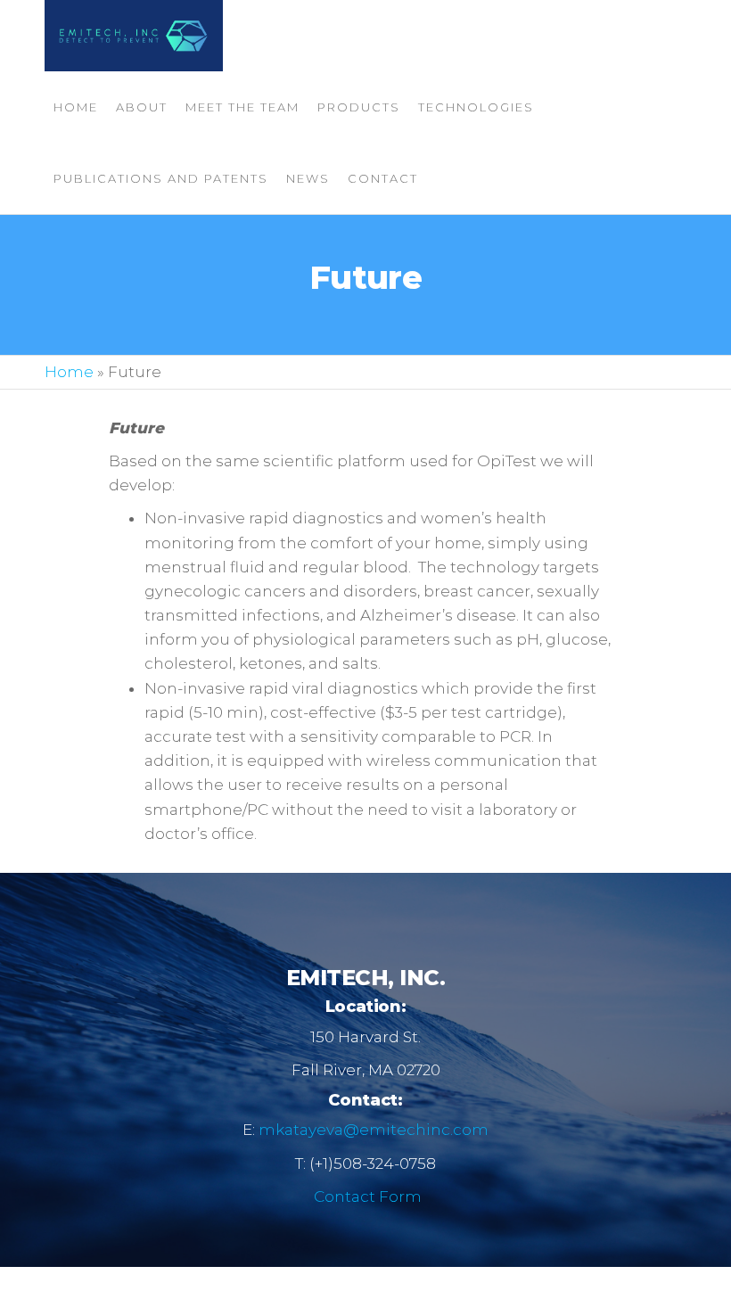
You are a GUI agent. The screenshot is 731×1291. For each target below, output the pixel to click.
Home (75, 107)
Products (358, 107)
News (308, 178)
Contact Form (368, 1196)
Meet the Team (242, 107)
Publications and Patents (160, 178)
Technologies (476, 107)
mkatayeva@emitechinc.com (374, 1130)
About (142, 107)
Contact (383, 178)
